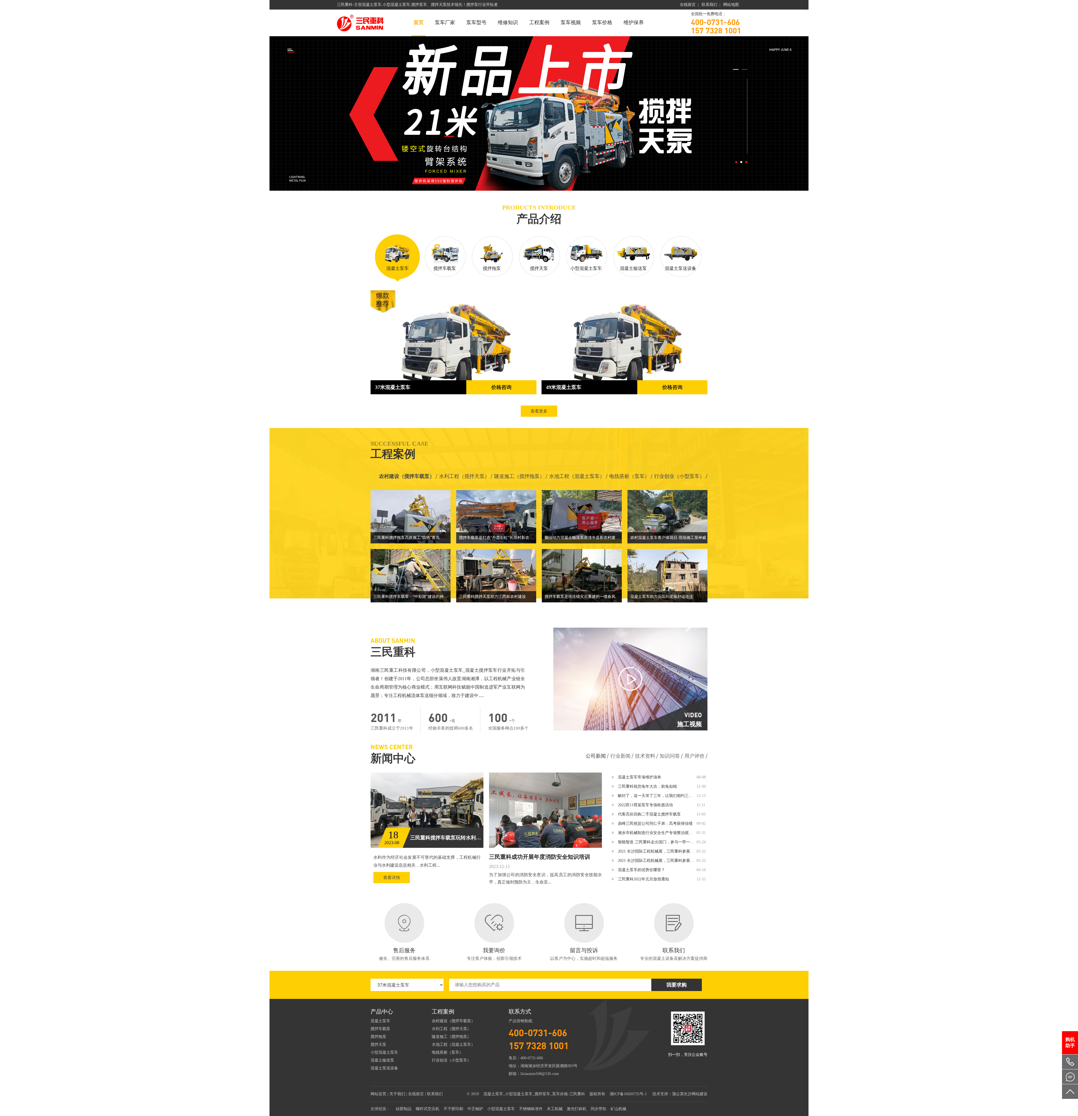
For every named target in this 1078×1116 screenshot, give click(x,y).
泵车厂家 (445, 22)
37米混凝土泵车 (392, 387)
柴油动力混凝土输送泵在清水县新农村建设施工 (583, 538)
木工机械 (555, 1109)
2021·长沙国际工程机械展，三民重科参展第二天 (656, 851)
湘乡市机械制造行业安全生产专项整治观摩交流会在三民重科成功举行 (656, 833)
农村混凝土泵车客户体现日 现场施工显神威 (668, 538)
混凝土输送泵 (382, 1060)
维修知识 (508, 22)
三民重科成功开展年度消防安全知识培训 (539, 857)
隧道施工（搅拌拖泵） (519, 476)
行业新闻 (620, 756)
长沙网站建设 (695, 1094)
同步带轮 (598, 1109)
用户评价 (694, 756)
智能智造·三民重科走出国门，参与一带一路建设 (656, 842)
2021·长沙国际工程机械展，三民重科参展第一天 (656, 860)
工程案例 (539, 22)
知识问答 (670, 756)
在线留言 (688, 5)
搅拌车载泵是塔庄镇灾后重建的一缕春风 (580, 597)
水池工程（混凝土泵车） (577, 476)
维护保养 (633, 22)
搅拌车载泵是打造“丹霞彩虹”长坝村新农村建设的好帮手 (497, 538)
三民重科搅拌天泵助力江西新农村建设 (492, 597)
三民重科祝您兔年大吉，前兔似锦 (647, 786)
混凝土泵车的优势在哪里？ (641, 870)
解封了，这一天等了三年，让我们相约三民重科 (656, 796)
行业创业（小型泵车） (679, 476)
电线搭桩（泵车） (629, 476)
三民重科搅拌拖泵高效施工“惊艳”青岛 (406, 538)
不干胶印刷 (453, 1109)
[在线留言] (1070, 1076)
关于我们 (397, 1094)
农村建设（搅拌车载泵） (407, 476)
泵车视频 (571, 22)
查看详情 (391, 877)
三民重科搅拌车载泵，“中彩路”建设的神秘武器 (412, 597)
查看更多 (539, 411)
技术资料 (645, 756)
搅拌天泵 (378, 1044)
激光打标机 (576, 1109)
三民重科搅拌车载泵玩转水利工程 (446, 838)
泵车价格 (602, 22)
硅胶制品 (404, 1109)
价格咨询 (501, 387)
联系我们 (709, 5)
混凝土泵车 (380, 1021)
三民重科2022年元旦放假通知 (643, 879)
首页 (419, 22)
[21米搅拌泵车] (539, 113)
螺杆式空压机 (427, 1109)
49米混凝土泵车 (563, 387)
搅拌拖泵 (378, 1037)
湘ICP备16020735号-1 (628, 1094)
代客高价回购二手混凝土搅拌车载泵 (649, 814)
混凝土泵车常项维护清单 (639, 777)
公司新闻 (596, 756)
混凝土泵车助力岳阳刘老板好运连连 (661, 597)
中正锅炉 (475, 1109)
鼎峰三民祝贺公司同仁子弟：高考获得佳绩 (655, 823)
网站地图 (731, 5)
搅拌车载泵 (380, 1029)
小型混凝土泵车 (384, 1052)
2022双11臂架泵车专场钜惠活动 (645, 805)
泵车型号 (476, 22)
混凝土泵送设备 (384, 1068)
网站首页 (378, 1094)
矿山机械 (618, 1109)
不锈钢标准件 (531, 1109)
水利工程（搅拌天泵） (464, 476)
